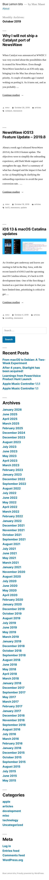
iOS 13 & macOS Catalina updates (24, 231)
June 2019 (10, 627)
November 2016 (14, 720)
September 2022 (14, 483)
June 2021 (10, 553)
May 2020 (10, 590)
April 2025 (10, 419)
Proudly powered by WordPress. (30, 873)
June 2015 (10, 775)
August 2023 (12, 442)
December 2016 (14, 715)
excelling (9, 318)
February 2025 (13, 428)
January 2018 (12, 683)
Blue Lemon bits (13, 4)
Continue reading (13, 95)
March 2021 (11, 562)
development (12, 811)
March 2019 (11, 636)
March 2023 (11, 465)
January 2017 (12, 711)
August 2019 (11, 618)
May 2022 (10, 502)
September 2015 (14, 762)
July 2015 (9, 771)
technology (10, 820)
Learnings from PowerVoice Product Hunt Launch (22, 377)
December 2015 (14, 752)
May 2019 (9, 632)
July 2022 (9, 493)
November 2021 (14, 530)
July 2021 (9, 548)
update (24, 207)
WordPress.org (13, 860)
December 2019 (14, 609)
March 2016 (11, 738)
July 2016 (9, 734)
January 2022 (12, 521)
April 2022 (10, 507)
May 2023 (10, 456)
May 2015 (9, 780)
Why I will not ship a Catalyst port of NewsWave (20, 40)
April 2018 (10, 673)
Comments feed (14, 855)
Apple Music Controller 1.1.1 (21, 383)
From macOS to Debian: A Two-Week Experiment (24, 361)
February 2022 (13, 516)
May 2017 (9, 697)
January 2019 (12, 641)
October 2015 (12, 757)
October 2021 (12, 534)
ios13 (7, 207)
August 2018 (11, 660)
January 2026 (12, 409)
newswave (17, 111)
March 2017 (11, 701)
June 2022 (10, 497)
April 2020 (10, 595)
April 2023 (10, 460)
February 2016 (12, 743)
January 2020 (12, 604)
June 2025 (10, 414)
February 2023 (13, 470)
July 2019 (9, 623)
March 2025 (11, 423)
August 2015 (11, 766)
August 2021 (11, 544)
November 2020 (14, 572)
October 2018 (12, 650)
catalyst (8, 111)
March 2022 (11, 511)
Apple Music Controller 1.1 (20, 388)
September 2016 (14, 725)
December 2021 (14, 525)
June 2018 (10, 664)
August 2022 (12, 488)
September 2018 (14, 655)
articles (38, 108)
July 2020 (10, 581)
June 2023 (10, 451)
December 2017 (13, 687)
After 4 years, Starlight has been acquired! (21, 369)
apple (6, 801)
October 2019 (12, 613)
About (6, 8)
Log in (7, 846)
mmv (7, 108)
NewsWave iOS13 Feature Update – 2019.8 (24, 134)
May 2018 (9, 669)
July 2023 (9, 446)
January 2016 (12, 748)
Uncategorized (13, 825)
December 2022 (14, 479)
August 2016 (11, 729)
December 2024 (14, 432)
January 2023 (12, 474)
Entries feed (11, 850)
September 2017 (14, 692)
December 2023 (14, 437)
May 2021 (9, 558)
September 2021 (14, 539)
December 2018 (14, 646)
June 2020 (10, 585)
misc (6, 815)
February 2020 (13, 599)
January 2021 (12, 567)
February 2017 (12, 706)
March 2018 (11, 678)
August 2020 (12, 576)
